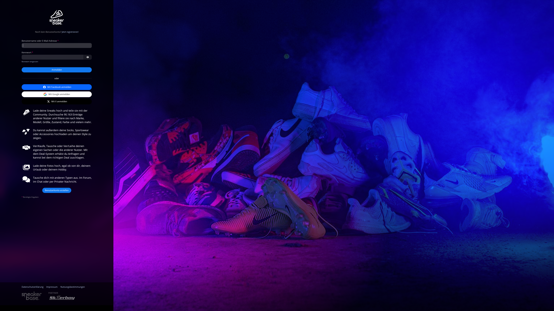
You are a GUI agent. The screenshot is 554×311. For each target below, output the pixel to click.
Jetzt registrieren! (70, 31)
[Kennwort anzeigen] (88, 57)
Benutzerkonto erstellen (57, 190)
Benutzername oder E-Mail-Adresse (39, 40)
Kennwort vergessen (30, 61)
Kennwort (26, 52)
